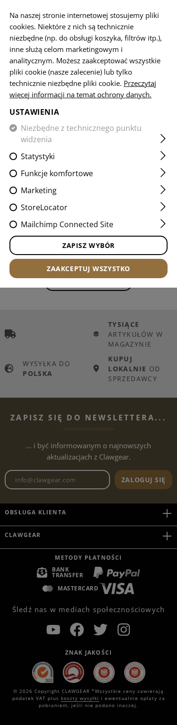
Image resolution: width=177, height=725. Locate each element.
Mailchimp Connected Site (67, 224)
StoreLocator (44, 207)
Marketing (39, 190)
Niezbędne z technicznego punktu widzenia (81, 134)
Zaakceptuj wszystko (88, 268)
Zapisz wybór (88, 245)
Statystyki (38, 156)
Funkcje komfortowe (57, 173)
